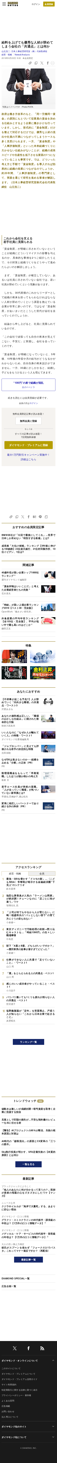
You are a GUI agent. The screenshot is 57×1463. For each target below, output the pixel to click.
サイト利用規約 (9, 1384)
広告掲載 (6, 1405)
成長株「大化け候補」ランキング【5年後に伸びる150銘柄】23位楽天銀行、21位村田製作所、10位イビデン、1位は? (28, 549)
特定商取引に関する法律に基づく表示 (19, 1389)
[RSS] (42, 1349)
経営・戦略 (7, 54)
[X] (14, 1349)
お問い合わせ (8, 1411)
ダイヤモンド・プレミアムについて (18, 1373)
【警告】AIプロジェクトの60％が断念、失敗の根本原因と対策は (28, 1132)
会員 (41, 873)
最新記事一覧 (28, 1259)
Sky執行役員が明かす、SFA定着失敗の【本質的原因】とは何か (28, 1153)
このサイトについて (11, 1368)
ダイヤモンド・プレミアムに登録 (28, 445)
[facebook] (28, 1349)
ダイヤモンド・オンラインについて (20, 1360)
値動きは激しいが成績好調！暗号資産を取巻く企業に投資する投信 (28, 1110)
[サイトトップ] (13, 4)
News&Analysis (22, 54)
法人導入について (10, 1416)
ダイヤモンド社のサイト (14, 1426)
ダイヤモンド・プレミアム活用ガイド (19, 1379)
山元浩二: (24, 51)
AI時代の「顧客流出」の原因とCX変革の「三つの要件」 (28, 1142)
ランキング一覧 (28, 1042)
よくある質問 (8, 1400)
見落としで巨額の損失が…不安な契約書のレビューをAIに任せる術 (28, 1121)
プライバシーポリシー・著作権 (16, 1395)
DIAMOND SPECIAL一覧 (16, 1278)
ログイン (36, 4)
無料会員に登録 (28, 421)
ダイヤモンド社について (14, 1437)
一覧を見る (28, 1164)
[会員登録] (49, 4)
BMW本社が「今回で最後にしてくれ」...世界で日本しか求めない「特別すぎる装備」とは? (28, 536)
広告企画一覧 (9, 1286)
